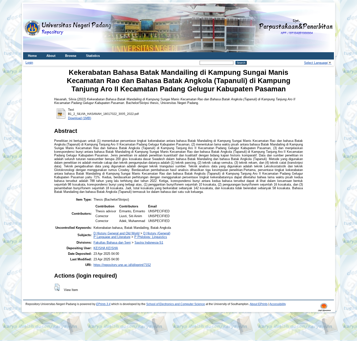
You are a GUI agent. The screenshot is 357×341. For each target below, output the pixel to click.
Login (29, 62)
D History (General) (156, 233)
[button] (57, 287)
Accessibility (278, 304)
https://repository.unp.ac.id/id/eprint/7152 (122, 265)
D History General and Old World (116, 233)
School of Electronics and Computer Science (175, 304)
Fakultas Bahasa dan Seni (112, 242)
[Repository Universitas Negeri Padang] (30, 28)
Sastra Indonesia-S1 (149, 242)
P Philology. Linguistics (150, 237)
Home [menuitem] (32, 56)
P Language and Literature (112, 237)
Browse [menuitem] (70, 56)
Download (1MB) (79, 118)
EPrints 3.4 (103, 304)
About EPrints (259, 304)
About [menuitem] (50, 56)
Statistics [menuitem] (93, 56)
